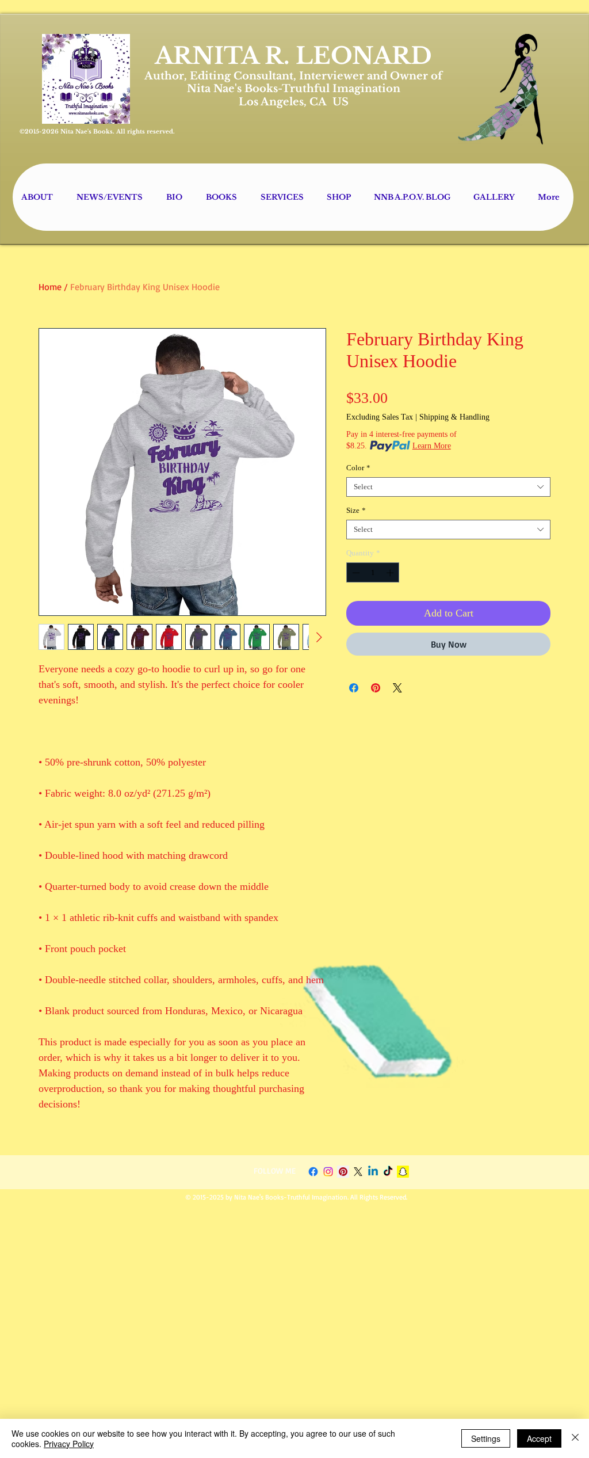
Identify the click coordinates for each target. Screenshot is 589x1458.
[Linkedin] (373, 1172)
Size (356, 510)
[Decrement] (355, 573)
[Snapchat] (403, 1172)
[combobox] (448, 487)
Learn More (431, 445)
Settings (485, 1438)
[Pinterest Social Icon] (343, 1172)
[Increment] (391, 573)
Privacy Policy (69, 1443)
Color (358, 467)
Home (50, 286)
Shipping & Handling (454, 417)
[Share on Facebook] (354, 688)
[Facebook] (313, 1172)
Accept (539, 1438)
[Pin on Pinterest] (376, 688)
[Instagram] (328, 1172)
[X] (358, 1172)
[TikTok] (388, 1172)
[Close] (575, 1438)
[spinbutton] (373, 573)
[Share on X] (397, 688)
